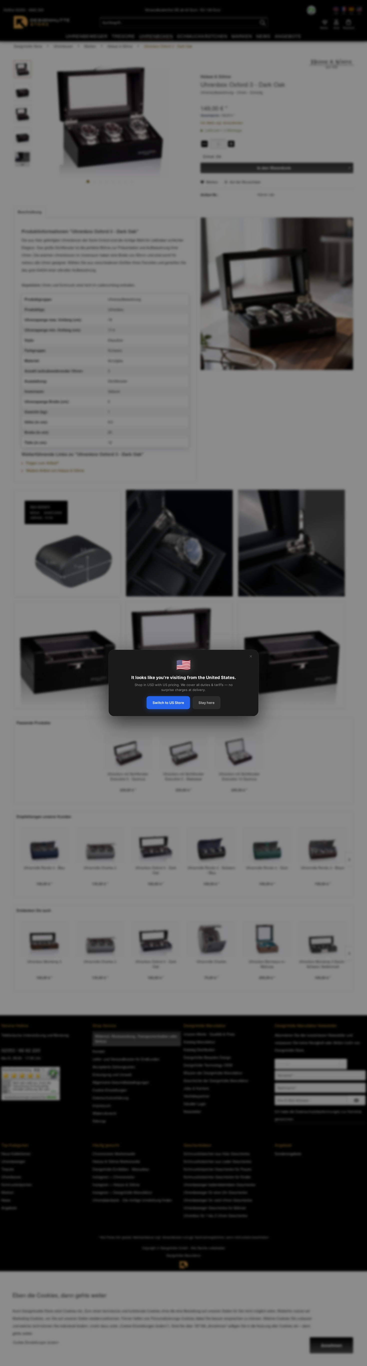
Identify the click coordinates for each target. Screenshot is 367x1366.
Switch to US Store (168, 702)
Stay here (206, 702)
